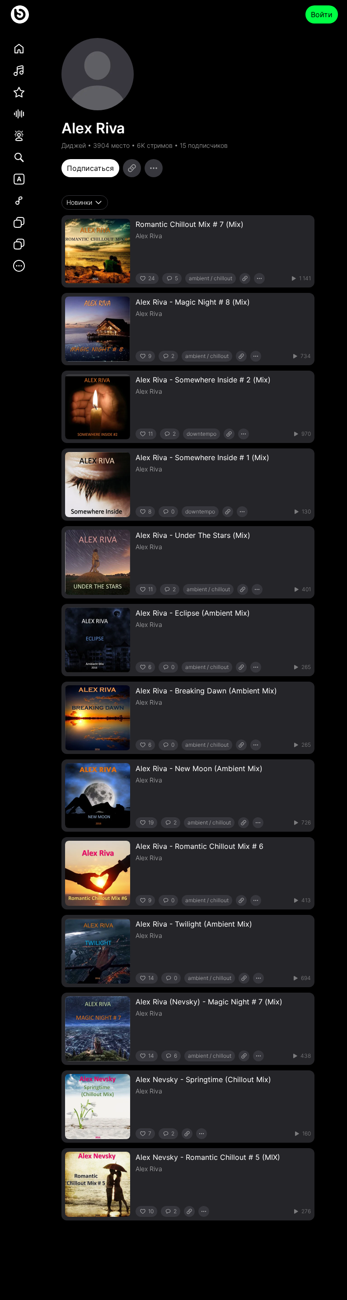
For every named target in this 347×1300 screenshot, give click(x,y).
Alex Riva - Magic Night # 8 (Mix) (193, 301)
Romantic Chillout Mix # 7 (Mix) (190, 224)
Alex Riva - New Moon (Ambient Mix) (199, 768)
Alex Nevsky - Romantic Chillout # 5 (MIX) (208, 1157)
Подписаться (90, 168)
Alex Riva (149, 236)
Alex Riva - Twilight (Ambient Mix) (194, 923)
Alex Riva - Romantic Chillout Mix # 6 (199, 846)
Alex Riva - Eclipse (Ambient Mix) (193, 612)
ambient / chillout (210, 278)
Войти (322, 14)
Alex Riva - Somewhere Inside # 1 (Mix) (202, 457)
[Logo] (20, 14)
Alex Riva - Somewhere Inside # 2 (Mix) (203, 379)
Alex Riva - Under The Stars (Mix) (193, 535)
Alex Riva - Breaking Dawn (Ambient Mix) (206, 690)
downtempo (201, 433)
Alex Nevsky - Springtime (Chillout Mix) (203, 1079)
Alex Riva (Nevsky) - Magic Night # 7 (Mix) (209, 1001)
